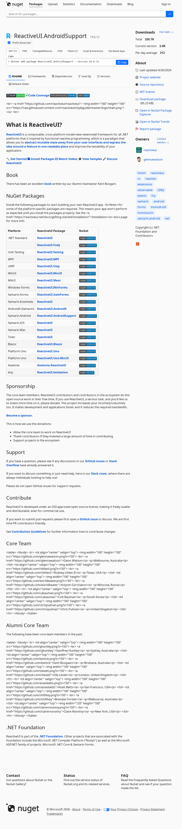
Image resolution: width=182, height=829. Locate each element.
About (76, 809)
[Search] (169, 14)
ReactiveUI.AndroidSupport (56, 316)
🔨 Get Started (16, 159)
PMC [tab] (24, 51)
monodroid (158, 207)
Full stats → (166, 32)
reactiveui (150, 150)
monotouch (145, 213)
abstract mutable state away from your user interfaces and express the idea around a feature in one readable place (66, 144)
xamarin (143, 201)
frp (153, 196)
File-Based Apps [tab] (116, 51)
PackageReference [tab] (42, 51)
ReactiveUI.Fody (48, 245)
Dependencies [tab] (63, 76)
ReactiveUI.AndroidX (52, 309)
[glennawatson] (139, 159)
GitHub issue (89, 519)
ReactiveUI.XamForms (53, 295)
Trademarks (55, 814)
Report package (150, 129)
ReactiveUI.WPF (48, 259)
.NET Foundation (51, 736)
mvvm (142, 173)
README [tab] (16, 76)
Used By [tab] (86, 76)
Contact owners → (163, 140)
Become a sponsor (19, 415)
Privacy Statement (152, 809)
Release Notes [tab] (20, 84)
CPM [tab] (59, 51)
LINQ (160, 190)
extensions (145, 184)
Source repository (152, 84)
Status (69, 775)
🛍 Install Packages (40, 159)
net (167, 218)
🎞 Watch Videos (66, 159)
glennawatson (153, 159)
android (159, 201)
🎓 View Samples (90, 159)
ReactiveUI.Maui (49, 280)
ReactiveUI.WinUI (49, 273)
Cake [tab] (11, 56)
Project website (150, 77)
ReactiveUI (14, 134)
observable (145, 190)
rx (139, 179)
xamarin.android (149, 218)
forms (142, 207)
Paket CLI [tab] (73, 51)
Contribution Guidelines (29, 532)
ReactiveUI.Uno (48, 351)
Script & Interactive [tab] (93, 51)
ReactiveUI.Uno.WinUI (53, 358)
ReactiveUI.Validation (52, 372)
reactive (150, 179)
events (142, 196)
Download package (153, 99)
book (48, 184)
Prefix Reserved (21, 42)
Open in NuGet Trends (155, 122)
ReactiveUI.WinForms (52, 287)
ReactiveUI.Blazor (49, 344)
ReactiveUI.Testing (50, 252)
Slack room (99, 473)
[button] (122, 62)
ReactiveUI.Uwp (48, 266)
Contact (13, 775)
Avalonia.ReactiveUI (51, 365)
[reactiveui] (139, 150)
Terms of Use (91, 809)
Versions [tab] (105, 76)
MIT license (147, 92)
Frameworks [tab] (38, 76)
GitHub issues (95, 461)
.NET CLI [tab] (12, 51)
